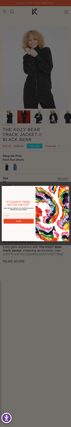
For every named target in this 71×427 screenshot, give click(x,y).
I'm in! (18, 221)
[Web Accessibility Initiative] (6, 417)
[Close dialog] (67, 188)
